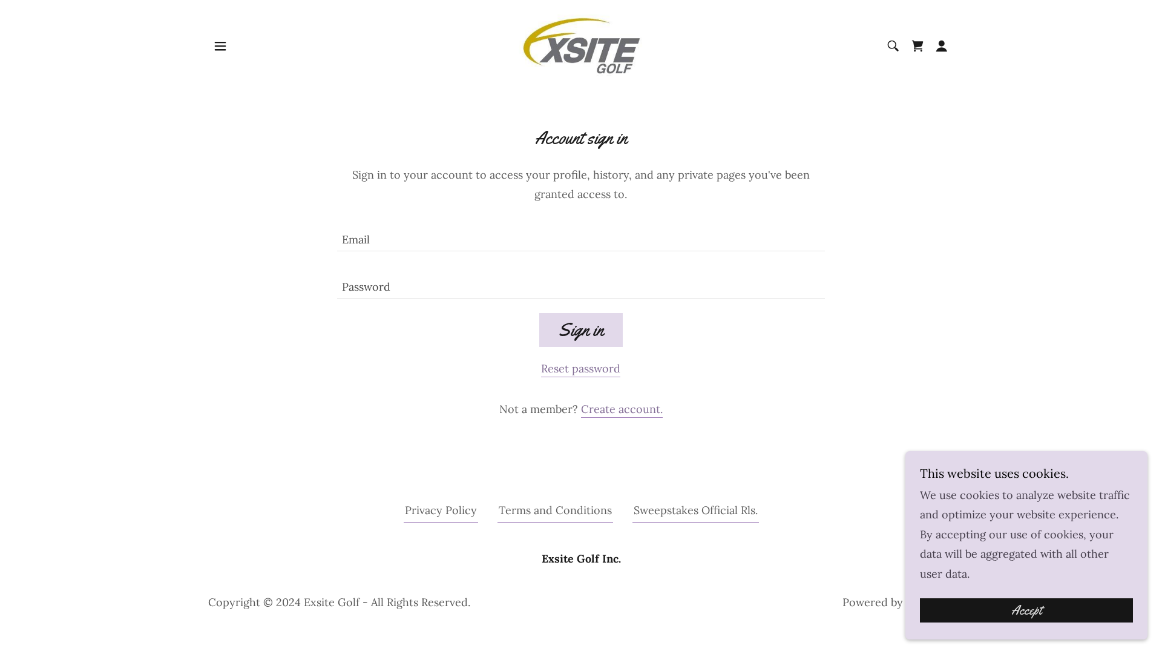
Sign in (581, 330)
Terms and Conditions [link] (555, 510)
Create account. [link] (622, 409)
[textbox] (580, 235)
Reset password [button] (580, 368)
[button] (220, 46)
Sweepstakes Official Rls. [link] (696, 510)
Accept (1026, 610)
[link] (581, 45)
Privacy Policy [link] (441, 510)
